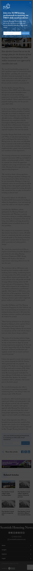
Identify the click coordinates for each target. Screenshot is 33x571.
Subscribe (25, 33)
